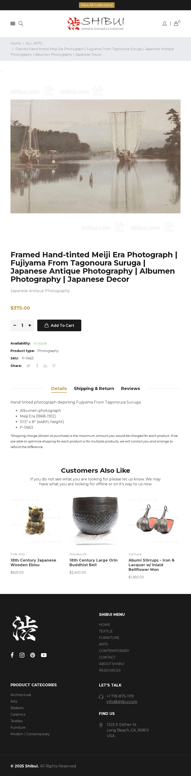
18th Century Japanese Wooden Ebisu (33, 562)
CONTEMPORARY (114, 651)
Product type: (22, 351)
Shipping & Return (94, 388)
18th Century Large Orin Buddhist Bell (93, 562)
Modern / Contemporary (30, 734)
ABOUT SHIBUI (111, 664)
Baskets (17, 708)
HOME (104, 625)
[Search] (21, 23)
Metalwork (78, 554)
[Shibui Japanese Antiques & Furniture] (95, 23)
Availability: (20, 343)
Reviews (130, 388)
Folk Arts (17, 554)
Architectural (20, 695)
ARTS (103, 644)
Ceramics (17, 714)
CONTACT (107, 657)
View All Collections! (97, 5)
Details (59, 388)
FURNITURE (109, 638)
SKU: (14, 358)
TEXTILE (106, 631)
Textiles (16, 721)
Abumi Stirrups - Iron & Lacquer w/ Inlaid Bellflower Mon (151, 565)
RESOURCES (110, 670)
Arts (13, 701)
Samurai (135, 554)
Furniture (17, 727)
